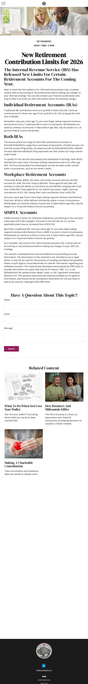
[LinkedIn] (44, 666)
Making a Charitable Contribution (19, 464)
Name (7, 299)
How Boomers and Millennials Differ (58, 407)
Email (6, 314)
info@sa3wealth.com (44, 670)
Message (8, 328)
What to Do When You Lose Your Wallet (23, 407)
